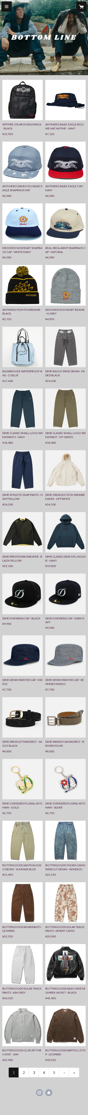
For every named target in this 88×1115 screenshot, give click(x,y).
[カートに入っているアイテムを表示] (81, 6)
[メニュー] (6, 6)
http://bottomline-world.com (48, 1092)
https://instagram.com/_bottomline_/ (39, 1092)
